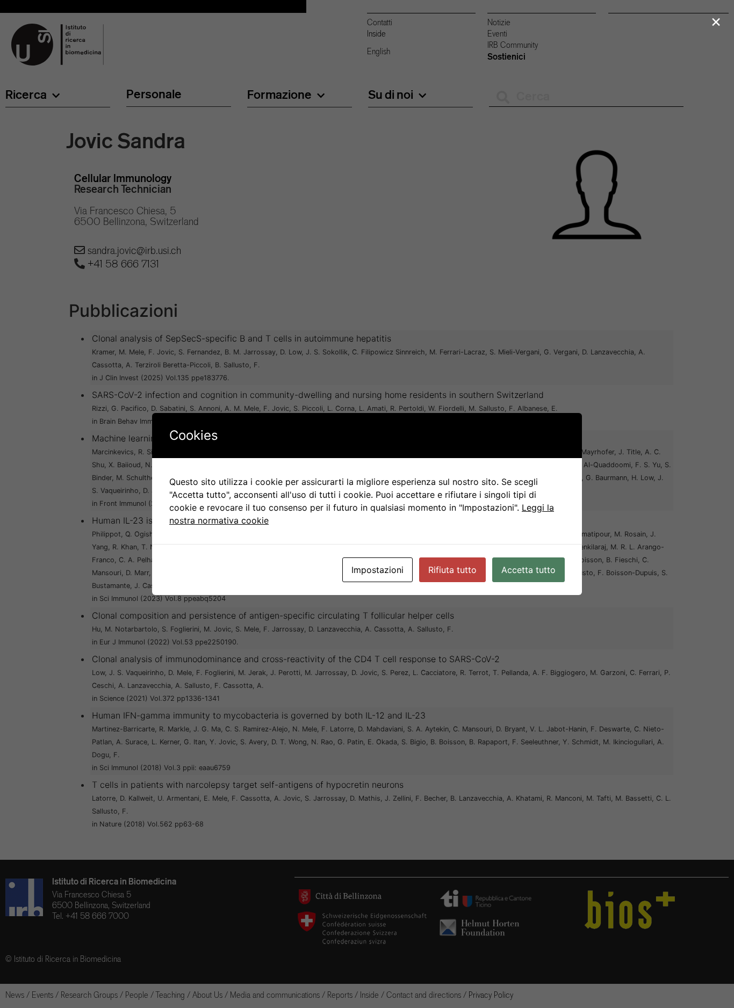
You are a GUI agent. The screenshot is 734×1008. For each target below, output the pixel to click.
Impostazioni (377, 569)
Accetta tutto (528, 569)
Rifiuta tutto (452, 569)
